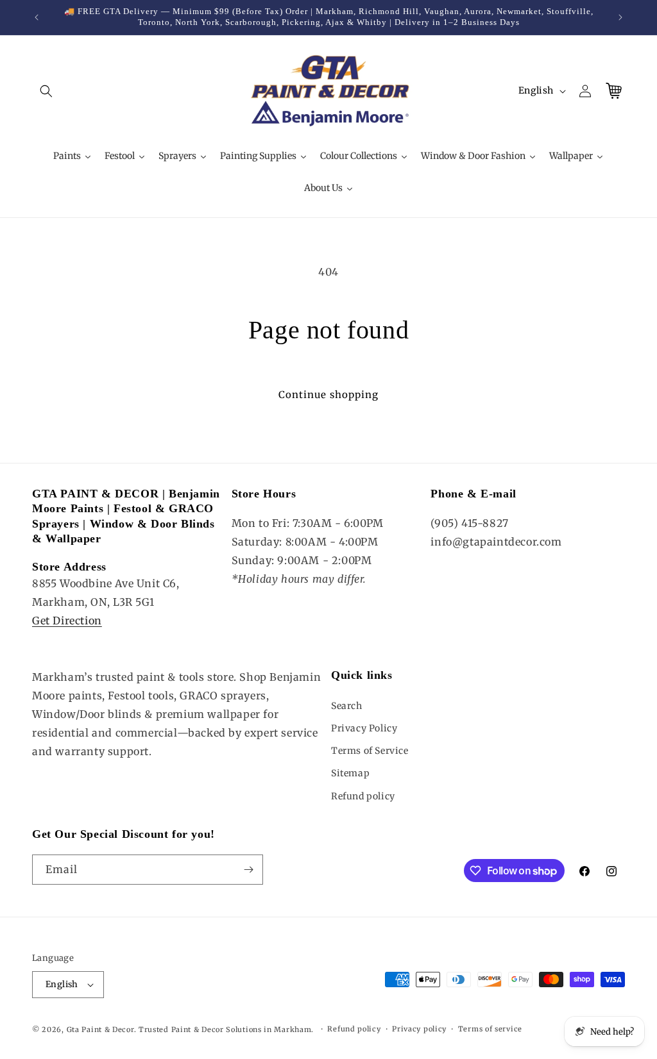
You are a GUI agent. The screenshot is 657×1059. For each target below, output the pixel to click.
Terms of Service (370, 750)
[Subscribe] (248, 870)
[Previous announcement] (36, 17)
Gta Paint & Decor (100, 1029)
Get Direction (67, 620)
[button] (46, 91)
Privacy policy (419, 1028)
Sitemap (350, 773)
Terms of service (490, 1028)
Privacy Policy (364, 728)
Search (347, 706)
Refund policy (363, 796)
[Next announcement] (620, 17)
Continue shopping (328, 394)
